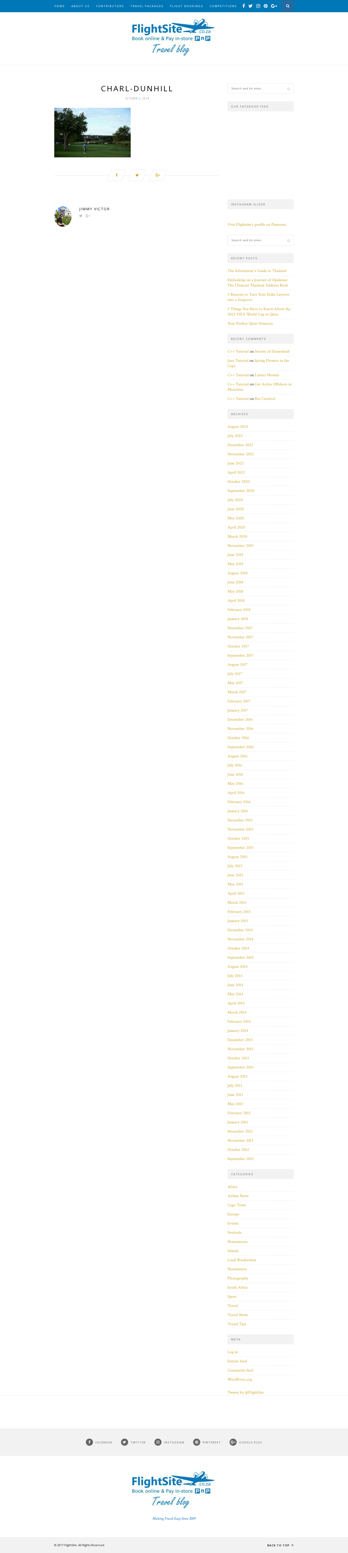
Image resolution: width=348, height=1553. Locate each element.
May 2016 (235, 783)
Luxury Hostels (267, 375)
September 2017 (240, 655)
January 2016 (237, 811)
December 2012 (240, 1131)
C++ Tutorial (238, 351)
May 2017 (235, 683)
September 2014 (240, 957)
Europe (233, 1214)
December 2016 (240, 719)
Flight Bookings (186, 6)
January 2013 (237, 1122)
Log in (232, 1352)
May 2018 (235, 591)
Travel (232, 1305)
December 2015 (240, 820)
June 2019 (235, 554)
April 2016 (236, 792)
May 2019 (235, 564)
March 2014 (237, 1012)
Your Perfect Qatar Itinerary (250, 323)
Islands (233, 1251)
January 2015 (237, 921)
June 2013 (235, 1094)
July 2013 (234, 1085)
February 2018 (239, 609)
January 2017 (237, 710)
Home (59, 6)
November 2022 (240, 454)
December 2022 (240, 445)
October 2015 (238, 838)
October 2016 (238, 738)
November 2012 (240, 1140)
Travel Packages (146, 6)
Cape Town (236, 1205)
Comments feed (240, 1370)
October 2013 (238, 1058)
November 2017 (240, 637)
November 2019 (240, 545)
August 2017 (237, 664)
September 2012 (240, 1159)
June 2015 (235, 875)
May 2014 (235, 994)
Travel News (237, 1315)
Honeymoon (237, 1241)
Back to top (278, 1545)
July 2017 (234, 673)
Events (232, 1223)
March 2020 (237, 536)
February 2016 (239, 802)
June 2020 (235, 509)
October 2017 (238, 646)
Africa (232, 1186)
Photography (237, 1278)
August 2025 (237, 426)
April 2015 (236, 893)
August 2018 (237, 573)
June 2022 (235, 463)
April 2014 (236, 1003)
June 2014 (235, 985)
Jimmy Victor (94, 208)
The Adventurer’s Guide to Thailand (256, 271)
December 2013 (239, 1040)
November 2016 (240, 728)
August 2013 (237, 1076)
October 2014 (238, 948)
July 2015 (234, 866)
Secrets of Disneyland (272, 351)
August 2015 (237, 857)
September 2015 (240, 847)
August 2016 (237, 756)
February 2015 (239, 911)
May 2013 (235, 1104)
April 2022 (236, 472)
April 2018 (236, 600)
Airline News (238, 1196)
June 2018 (235, 582)
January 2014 (237, 1030)
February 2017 (239, 701)
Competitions (223, 6)
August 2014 (237, 966)
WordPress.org (239, 1379)
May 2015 (235, 884)
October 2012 (238, 1149)
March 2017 (237, 692)
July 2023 (235, 436)
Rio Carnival (265, 398)
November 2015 (240, 829)
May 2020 (235, 518)
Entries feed (237, 1361)
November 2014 (240, 939)
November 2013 (240, 1049)
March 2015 (237, 902)
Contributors (110, 6)
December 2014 (240, 930)
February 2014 (239, 1021)
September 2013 (240, 1067)
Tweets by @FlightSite (245, 1392)
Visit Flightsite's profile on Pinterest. (257, 224)
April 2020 (236, 527)
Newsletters (237, 1269)
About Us (80, 6)
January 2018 (237, 619)
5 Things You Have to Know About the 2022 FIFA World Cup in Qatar (258, 311)
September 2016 (240, 747)
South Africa (237, 1287)
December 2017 (240, 628)
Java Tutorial (237, 360)
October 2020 (238, 481)
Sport (231, 1296)
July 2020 (235, 500)
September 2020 (240, 490)
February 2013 (238, 1113)
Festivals (234, 1232)
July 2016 (234, 765)
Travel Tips (236, 1324)
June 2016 (235, 774)
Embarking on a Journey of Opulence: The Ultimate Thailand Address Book (257, 282)
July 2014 (234, 975)
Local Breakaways (241, 1260)
